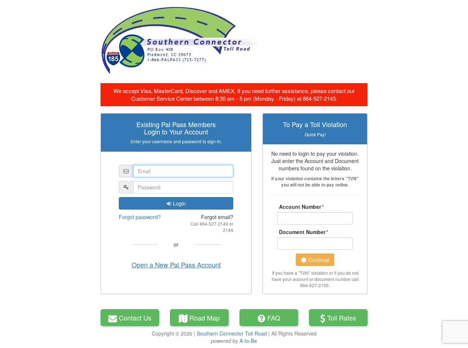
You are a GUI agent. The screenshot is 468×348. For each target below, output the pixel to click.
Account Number (300, 206)
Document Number (302, 232)
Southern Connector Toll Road (232, 333)
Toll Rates (341, 317)
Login (179, 203)
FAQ (273, 317)
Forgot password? (140, 217)
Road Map (204, 317)
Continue (319, 259)
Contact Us (135, 317)
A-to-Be (248, 340)
